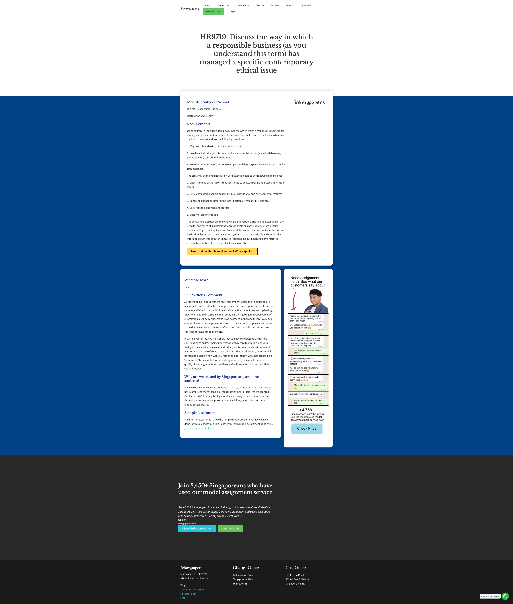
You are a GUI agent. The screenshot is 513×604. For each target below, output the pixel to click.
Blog (182, 585)
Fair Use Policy (188, 594)
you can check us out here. (199, 428)
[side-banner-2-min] (308, 315)
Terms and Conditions (192, 589)
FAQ (182, 598)
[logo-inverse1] (191, 566)
